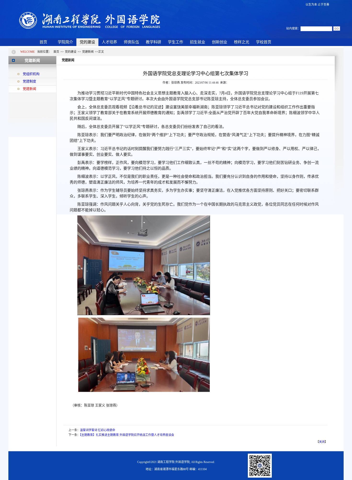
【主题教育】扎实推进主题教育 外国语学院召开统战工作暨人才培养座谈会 (127, 435)
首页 (43, 42)
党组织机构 (31, 74)
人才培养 (109, 42)
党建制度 (29, 81)
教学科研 (153, 42)
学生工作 (175, 42)
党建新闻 (29, 89)
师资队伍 (131, 42)
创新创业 (219, 42)
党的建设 (87, 42)
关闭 (322, 442)
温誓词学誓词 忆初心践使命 (97, 430)
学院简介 (65, 42)
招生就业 (197, 42)
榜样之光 (241, 42)
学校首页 (263, 42)
